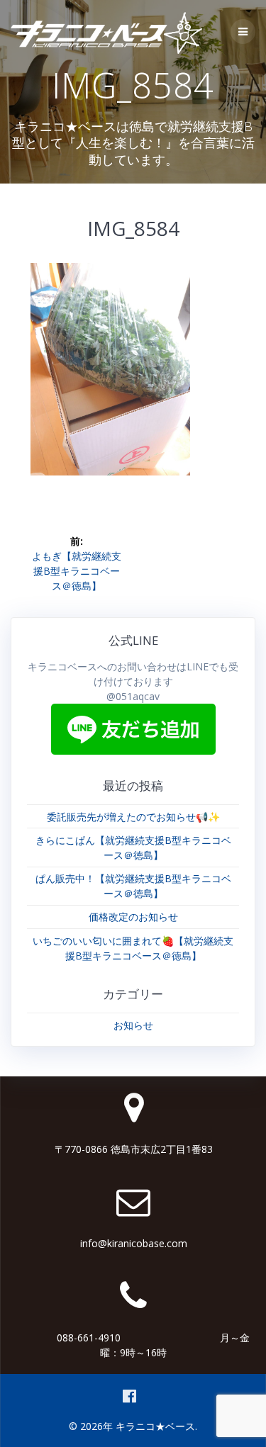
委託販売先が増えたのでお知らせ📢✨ (133, 816)
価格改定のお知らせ (133, 916)
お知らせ (133, 1025)
